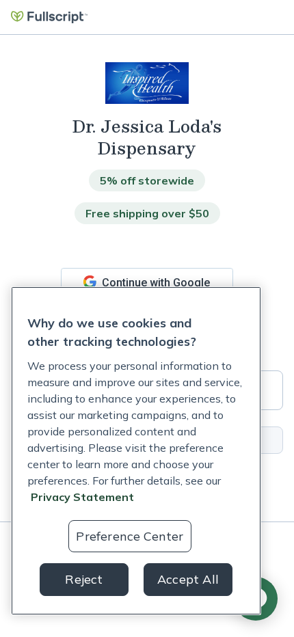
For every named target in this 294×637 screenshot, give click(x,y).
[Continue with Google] (147, 282)
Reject (84, 579)
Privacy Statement (82, 497)
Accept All (188, 579)
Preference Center (129, 536)
